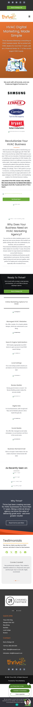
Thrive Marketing (20, 681)
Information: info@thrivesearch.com (12, 653)
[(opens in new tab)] (12, 194)
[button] (6, 552)
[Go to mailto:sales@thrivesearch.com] (9, 2)
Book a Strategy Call (8, 642)
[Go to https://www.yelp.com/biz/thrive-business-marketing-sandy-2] (24, 2)
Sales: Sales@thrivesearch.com (11, 649)
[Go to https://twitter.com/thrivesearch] (13, 2)
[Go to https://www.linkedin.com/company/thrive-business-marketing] (16, 2)
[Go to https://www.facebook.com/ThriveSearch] (20, 2)
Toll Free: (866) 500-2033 (10, 646)
